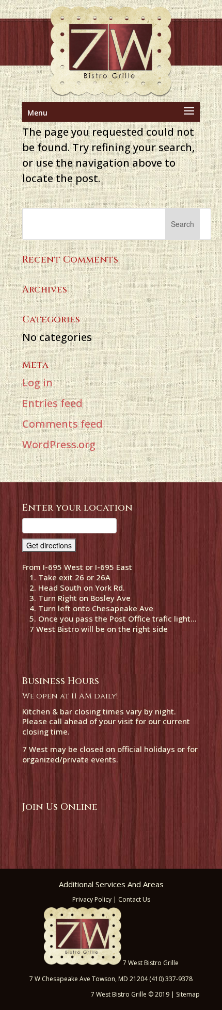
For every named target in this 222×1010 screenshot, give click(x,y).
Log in (37, 382)
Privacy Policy (92, 899)
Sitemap (188, 994)
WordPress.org (59, 444)
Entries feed (52, 403)
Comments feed (62, 424)
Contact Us (134, 899)
